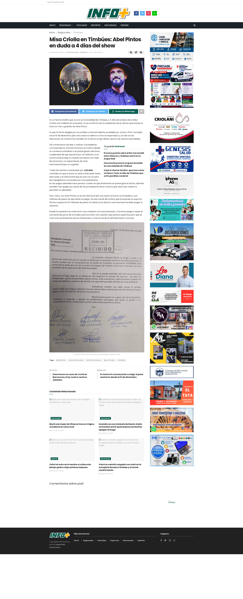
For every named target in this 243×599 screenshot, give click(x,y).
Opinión (124, 25)
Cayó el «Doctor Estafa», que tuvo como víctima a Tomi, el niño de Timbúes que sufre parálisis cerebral (124, 173)
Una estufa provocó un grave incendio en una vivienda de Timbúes (123, 164)
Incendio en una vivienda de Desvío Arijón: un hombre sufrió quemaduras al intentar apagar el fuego (120, 427)
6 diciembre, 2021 (56, 52)
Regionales (65, 25)
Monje (54, 459)
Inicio (52, 25)
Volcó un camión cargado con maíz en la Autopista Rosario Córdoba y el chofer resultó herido (120, 467)
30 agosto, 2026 (57, 430)
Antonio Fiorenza (93, 360)
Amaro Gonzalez (76, 360)
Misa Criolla (109, 360)
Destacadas (73, 52)
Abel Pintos (61, 360)
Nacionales (110, 25)
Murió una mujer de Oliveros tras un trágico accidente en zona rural (71, 425)
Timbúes (78, 32)
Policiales (82, 25)
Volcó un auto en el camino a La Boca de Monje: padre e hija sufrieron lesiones (70, 466)
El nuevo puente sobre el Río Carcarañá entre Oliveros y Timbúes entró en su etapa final (124, 156)
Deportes (95, 25)
